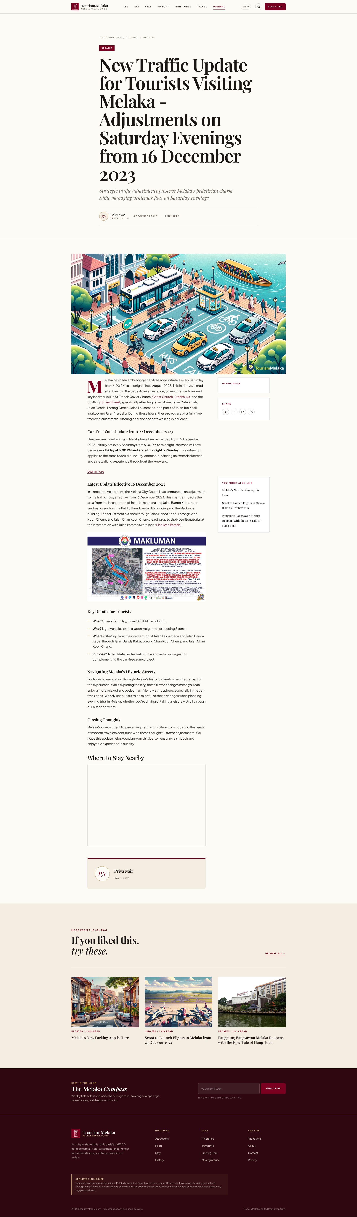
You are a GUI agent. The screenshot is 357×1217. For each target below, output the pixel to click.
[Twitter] (225, 412)
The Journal (254, 1138)
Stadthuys (182, 397)
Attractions (162, 1138)
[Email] (242, 412)
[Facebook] (234, 412)
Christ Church (162, 397)
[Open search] (258, 6)
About (251, 1145)
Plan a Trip (275, 7)
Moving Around (211, 1160)
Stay (148, 6)
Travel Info (208, 1145)
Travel (202, 6)
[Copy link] (251, 412)
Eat (136, 6)
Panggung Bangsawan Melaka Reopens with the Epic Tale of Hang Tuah (241, 520)
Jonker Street (110, 402)
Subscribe (273, 1088)
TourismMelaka (110, 37)
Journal (219, 6)
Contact (253, 1152)
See (125, 6)
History (163, 6)
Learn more (95, 471)
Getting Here (210, 1152)
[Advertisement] (245, 447)
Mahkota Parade (168, 525)
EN (244, 6)
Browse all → (275, 953)
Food (158, 1145)
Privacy (252, 1160)
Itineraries (183, 6)
